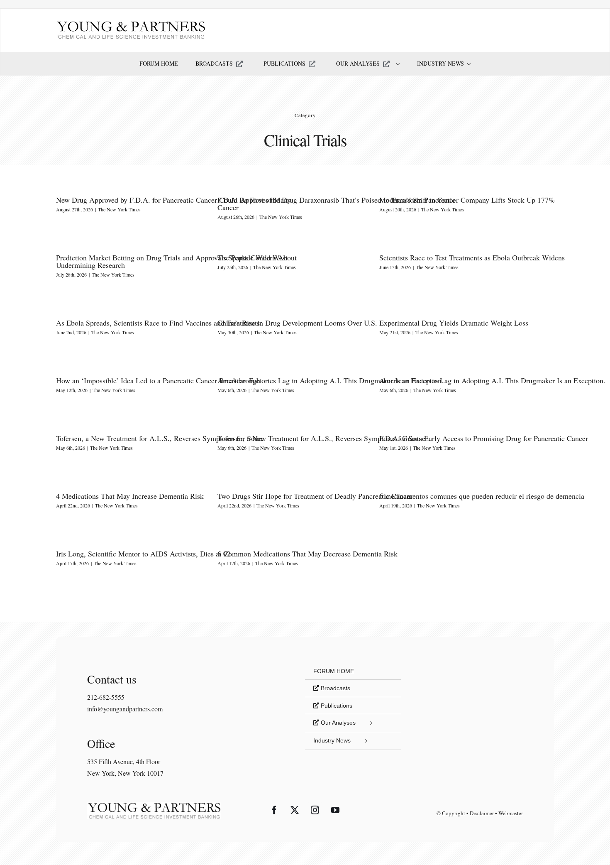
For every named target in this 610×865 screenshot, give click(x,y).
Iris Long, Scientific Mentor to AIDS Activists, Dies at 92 (143, 554)
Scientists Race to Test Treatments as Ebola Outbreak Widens (472, 257)
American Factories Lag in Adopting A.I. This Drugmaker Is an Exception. (330, 380)
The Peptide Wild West (252, 257)
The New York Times (119, 209)
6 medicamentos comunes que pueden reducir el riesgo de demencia (481, 496)
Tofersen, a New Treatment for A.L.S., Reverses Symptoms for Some (160, 438)
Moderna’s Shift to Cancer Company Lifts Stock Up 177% (467, 200)
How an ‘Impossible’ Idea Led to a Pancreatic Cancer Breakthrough (158, 380)
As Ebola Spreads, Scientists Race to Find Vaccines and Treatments (158, 323)
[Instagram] (315, 810)
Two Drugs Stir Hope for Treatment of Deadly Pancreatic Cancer (314, 496)
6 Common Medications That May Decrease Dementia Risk (307, 554)
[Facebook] (274, 810)
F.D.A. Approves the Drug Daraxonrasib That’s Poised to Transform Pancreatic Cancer (336, 203)
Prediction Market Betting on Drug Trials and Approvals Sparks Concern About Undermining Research (176, 261)
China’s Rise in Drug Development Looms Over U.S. (297, 323)
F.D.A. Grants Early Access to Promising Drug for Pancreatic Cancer (483, 438)
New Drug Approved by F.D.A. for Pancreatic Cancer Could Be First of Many (173, 200)
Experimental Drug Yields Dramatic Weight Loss (453, 323)
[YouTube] (335, 810)
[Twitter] (295, 810)
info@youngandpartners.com (125, 708)
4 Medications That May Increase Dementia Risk (130, 496)
